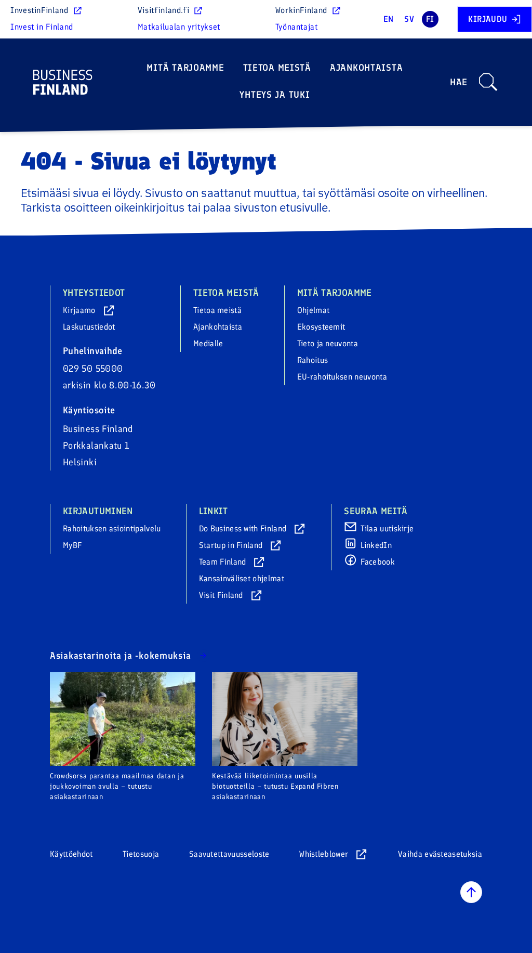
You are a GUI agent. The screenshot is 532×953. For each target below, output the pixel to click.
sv (409, 19)
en (388, 19)
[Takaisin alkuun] (471, 892)
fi (430, 19)
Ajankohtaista (366, 67)
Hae (459, 82)
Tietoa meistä (277, 67)
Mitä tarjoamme (185, 67)
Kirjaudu (488, 19)
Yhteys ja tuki (275, 94)
